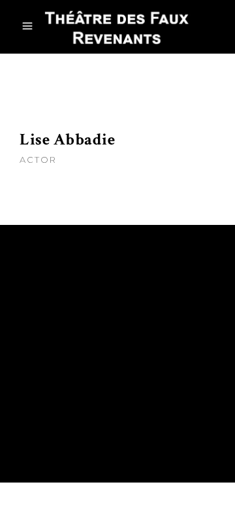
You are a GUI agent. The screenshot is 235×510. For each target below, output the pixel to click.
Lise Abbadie (67, 139)
